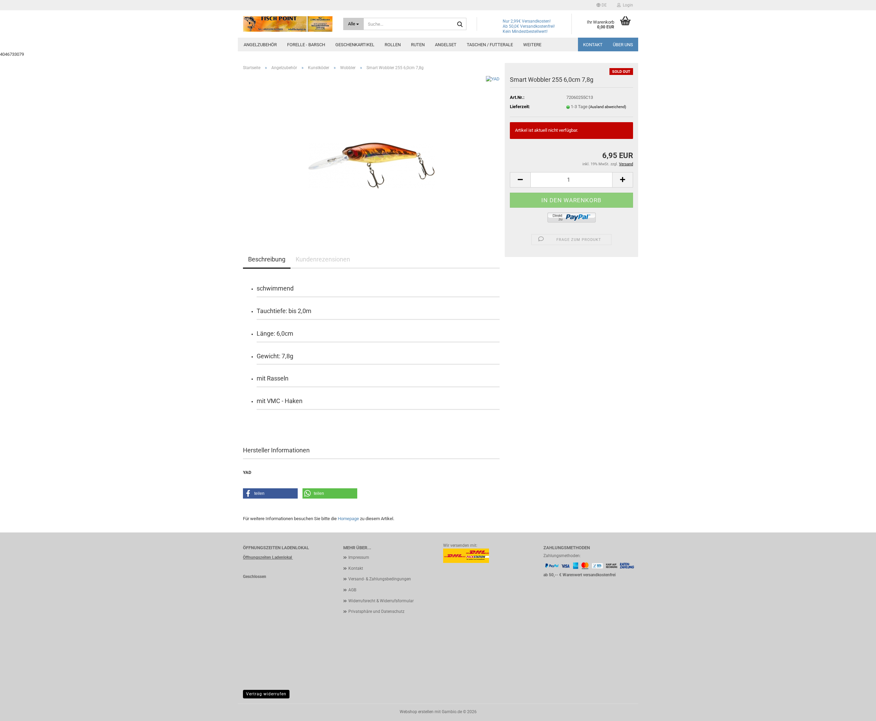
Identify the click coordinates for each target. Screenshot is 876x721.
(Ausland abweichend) (607, 107)
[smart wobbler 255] (371, 152)
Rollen (393, 44)
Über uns (623, 44)
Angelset (445, 44)
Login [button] (627, 5)
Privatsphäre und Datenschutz (376, 611)
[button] (601, 5)
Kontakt (593, 44)
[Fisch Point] (288, 24)
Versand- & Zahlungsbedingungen (379, 579)
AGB (352, 590)
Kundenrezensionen (323, 259)
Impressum (358, 557)
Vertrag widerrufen (266, 694)
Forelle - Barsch (306, 44)
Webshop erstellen (417, 711)
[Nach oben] (857, 710)
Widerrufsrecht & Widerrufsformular (381, 600)
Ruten (418, 44)
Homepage (348, 518)
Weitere (532, 44)
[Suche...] (459, 24)
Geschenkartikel (354, 44)
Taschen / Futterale (490, 44)
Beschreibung (266, 259)
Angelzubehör (260, 44)
